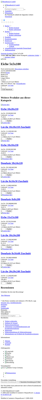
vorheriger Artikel (33, 55)
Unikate (11, 46)
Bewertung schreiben (22, 69)
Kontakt (7, 344)
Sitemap (7, 341)
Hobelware (8, 41)
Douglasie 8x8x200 (10, 199)
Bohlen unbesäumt (15, 35)
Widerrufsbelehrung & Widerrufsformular (18, 332)
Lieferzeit (8, 343)
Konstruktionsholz (11, 39)
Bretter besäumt (14, 28)
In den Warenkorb (7, 89)
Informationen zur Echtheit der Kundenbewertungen (22, 334)
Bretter (7, 26)
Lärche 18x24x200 (10, 235)
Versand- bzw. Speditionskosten (11, 303)
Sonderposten (9, 43)
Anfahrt (3, 306)
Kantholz (8, 37)
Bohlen (7, 31)
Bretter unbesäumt (15, 29)
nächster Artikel (10, 57)
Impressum (8, 330)
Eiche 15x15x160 (9, 217)
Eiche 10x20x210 (9, 109)
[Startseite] (12, 5)
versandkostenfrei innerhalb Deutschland (18, 48)
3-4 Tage (10, 85)
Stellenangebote (10, 50)
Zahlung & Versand (11, 323)
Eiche (8, 72)
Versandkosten (20, 83)
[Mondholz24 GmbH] (8, 2)
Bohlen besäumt (14, 33)
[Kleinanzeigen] (10, 373)
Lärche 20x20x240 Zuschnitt (16, 271)
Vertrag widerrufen (11, 321)
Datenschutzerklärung (12, 325)
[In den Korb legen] (20, 316)
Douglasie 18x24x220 (12, 163)
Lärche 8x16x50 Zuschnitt (14, 181)
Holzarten (4, 304)
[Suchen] (24, 9)
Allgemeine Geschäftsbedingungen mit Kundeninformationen (17, 327)
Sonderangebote (14, 44)
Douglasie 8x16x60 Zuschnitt (16, 253)
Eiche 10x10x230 (9, 145)
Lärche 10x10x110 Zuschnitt (15, 127)
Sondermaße (5, 308)
